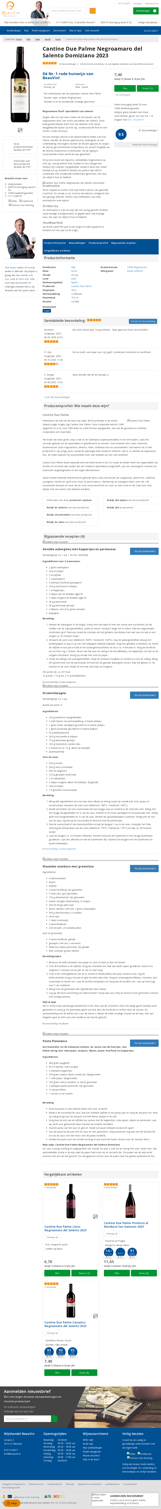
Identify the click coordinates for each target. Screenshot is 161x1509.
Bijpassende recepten (123, 242)
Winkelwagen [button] (145, 10)
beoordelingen (68, 1502)
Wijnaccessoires (91, 1455)
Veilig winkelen (54, 1484)
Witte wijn (88, 1439)
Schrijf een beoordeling (91, 64)
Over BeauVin (92, 30)
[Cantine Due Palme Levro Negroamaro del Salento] (71, 1201)
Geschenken (59, 30)
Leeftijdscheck (112, 1484)
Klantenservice (152, 3)
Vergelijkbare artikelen (57, 250)
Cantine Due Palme (81, 286)
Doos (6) (144, 1273)
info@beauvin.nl (12, 1453)
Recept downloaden (144, 551)
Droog (74, 274)
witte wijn (24, 278)
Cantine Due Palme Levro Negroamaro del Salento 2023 (65, 1228)
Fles (125, 88)
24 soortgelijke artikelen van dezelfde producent (129, 64)
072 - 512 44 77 (135, 119)
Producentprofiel (98, 242)
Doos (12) (147, 88)
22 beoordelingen (67, 64)
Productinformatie (55, 242)
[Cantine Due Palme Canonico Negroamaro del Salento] (71, 1300)
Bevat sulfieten (135, 270)
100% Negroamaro (137, 267)
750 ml (74, 297)
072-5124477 (124, 3)
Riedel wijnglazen (41, 30)
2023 (73, 290)
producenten (120, 507)
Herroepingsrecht (11, 1487)
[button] (108, 1252)
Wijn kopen (11, 267)
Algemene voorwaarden (90, 1484)
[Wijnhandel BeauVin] (24, 9)
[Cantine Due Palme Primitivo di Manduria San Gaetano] (130, 1201)
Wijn (26, 30)
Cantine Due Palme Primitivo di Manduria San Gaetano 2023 (126, 1224)
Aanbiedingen (14, 30)
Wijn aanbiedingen (92, 1447)
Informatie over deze (69, 500)
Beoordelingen (77, 242)
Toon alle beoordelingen (57, 397)
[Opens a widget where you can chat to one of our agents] (11, 1503)
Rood (58, 39)
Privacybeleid (130, 1484)
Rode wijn (88, 1443)
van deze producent (68, 507)
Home (19, 39)
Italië (37, 39)
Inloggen (137, 3)
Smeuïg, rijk (52, 1237)
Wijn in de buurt (91, 1459)
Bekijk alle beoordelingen (145, 144)
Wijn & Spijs (75, 30)
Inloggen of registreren (13, 1484)
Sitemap (70, 1484)
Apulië (48, 39)
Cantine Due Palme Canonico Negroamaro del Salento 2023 (65, 1324)
